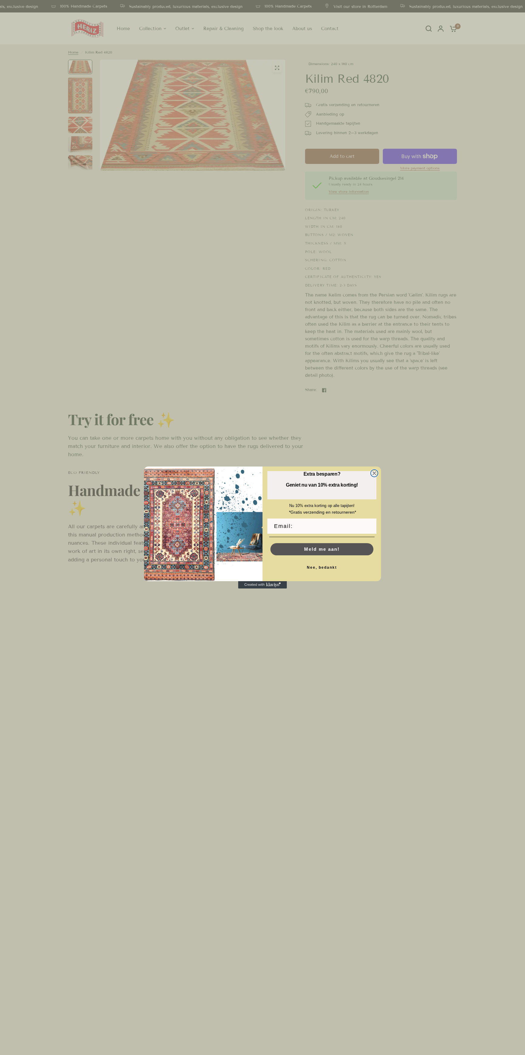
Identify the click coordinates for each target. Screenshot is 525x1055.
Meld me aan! (322, 549)
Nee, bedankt (322, 567)
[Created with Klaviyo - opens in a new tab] (262, 584)
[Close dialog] (374, 473)
